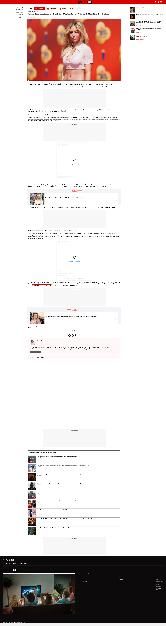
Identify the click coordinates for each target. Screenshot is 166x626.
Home (5, 2)
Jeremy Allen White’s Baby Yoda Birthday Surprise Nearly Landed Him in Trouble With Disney (59, 450)
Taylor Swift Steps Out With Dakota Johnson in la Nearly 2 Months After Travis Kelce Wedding (59, 468)
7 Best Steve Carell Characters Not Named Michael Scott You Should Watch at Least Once (148, 36)
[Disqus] (74, 379)
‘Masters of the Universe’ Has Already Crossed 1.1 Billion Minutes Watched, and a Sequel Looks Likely (61, 459)
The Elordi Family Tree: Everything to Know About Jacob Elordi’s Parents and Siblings (57, 423)
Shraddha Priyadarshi (140, 39)
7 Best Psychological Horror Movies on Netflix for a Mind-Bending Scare (149, 15)
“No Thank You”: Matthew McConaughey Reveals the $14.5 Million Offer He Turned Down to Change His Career (63, 432)
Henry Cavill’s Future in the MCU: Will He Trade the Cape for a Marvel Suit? (148, 29)
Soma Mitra (32, 17)
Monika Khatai (138, 18)
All (31, 8)
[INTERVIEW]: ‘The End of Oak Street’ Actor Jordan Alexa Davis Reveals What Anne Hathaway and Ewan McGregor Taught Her (148, 22)
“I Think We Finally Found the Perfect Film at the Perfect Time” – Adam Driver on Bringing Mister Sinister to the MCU (64, 486)
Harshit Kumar (138, 12)
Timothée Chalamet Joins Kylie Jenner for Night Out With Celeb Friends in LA (55, 477)
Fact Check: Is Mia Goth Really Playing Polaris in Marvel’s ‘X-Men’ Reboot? (54, 495)
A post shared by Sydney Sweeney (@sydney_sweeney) (74, 278)
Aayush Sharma (138, 25)
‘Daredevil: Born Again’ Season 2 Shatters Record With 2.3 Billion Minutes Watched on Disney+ (59, 441)
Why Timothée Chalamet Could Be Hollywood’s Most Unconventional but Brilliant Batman (146, 8)
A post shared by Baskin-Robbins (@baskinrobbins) (74, 180)
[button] (120, 80)
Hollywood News (35, 11)
